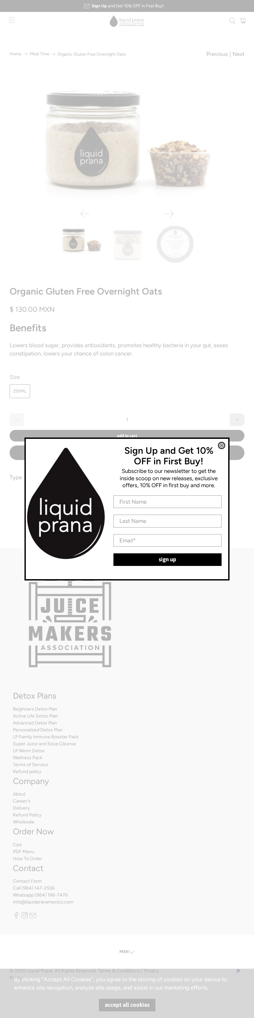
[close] (221, 445)
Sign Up (167, 559)
